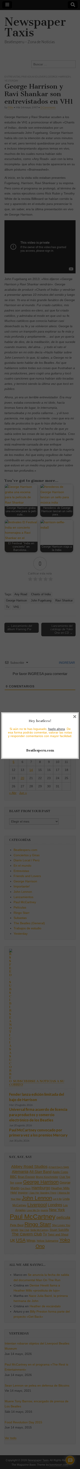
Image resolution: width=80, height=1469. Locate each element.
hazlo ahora (56, 729)
